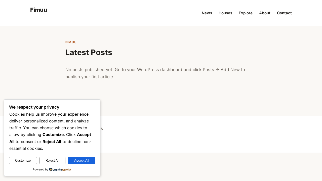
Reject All (52, 160)
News (207, 13)
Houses (225, 13)
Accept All (81, 160)
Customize (23, 160)
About (264, 13)
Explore (246, 13)
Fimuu (38, 9)
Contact (284, 13)
